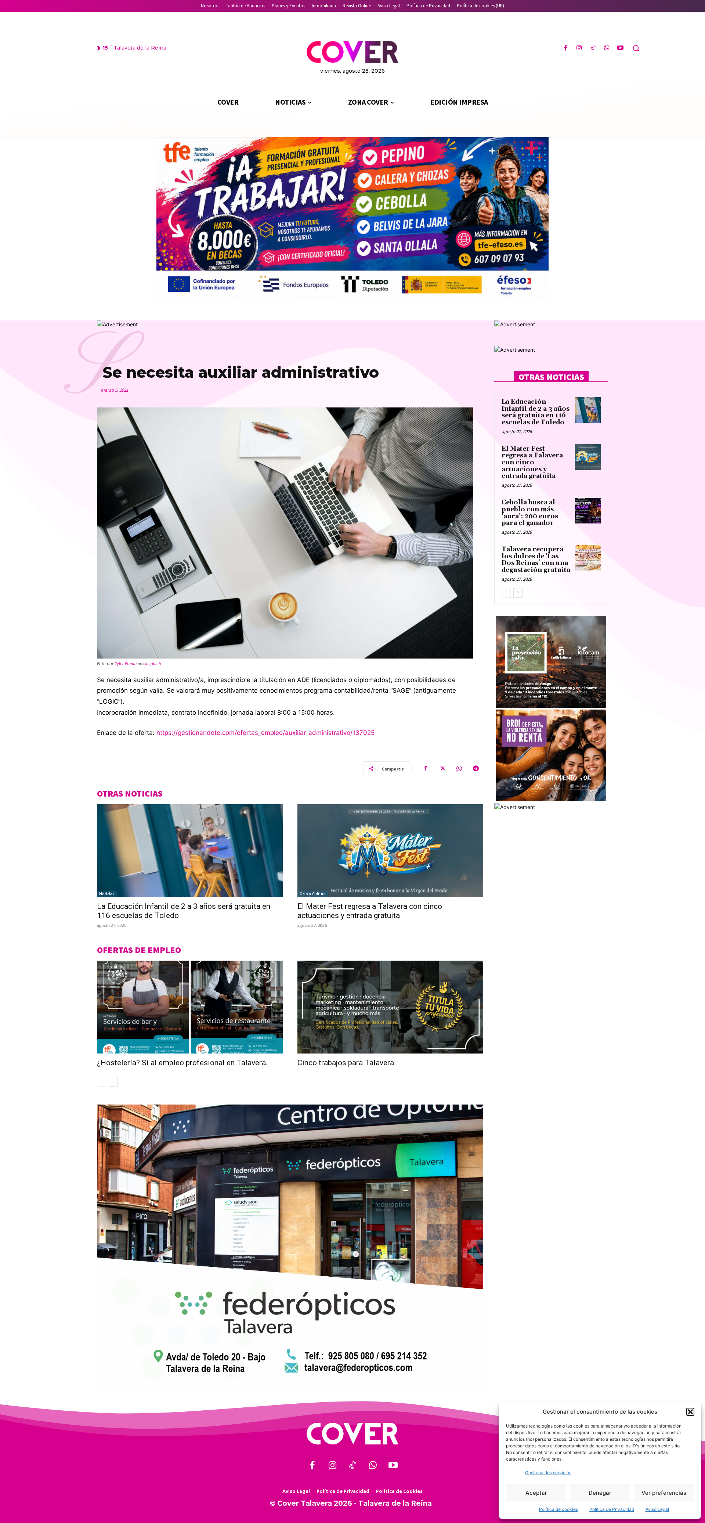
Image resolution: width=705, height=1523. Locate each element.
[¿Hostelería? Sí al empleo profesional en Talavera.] (190, 1007)
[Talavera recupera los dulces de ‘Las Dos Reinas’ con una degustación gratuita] (588, 557)
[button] (690, 1411)
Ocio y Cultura (313, 893)
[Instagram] (579, 48)
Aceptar (536, 1492)
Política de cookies (558, 1509)
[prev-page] (101, 1082)
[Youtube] (620, 48)
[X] (442, 768)
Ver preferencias (663, 1492)
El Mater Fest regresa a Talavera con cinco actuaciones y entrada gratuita (369, 911)
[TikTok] (593, 48)
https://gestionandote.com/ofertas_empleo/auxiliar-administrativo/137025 (265, 732)
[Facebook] (566, 48)
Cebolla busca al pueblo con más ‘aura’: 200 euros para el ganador (530, 512)
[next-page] (113, 1082)
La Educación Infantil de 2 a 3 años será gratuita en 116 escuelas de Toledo (536, 412)
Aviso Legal (657, 1509)
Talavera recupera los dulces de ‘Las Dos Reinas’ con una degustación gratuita (536, 559)
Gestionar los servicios (548, 1472)
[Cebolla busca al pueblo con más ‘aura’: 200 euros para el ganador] (588, 510)
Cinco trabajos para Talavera (345, 1062)
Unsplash (152, 663)
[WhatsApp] (607, 48)
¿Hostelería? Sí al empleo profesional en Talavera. (182, 1062)
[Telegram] (476, 768)
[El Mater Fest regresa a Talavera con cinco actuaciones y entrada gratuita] (390, 850)
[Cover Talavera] (352, 1433)
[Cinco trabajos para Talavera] (390, 1007)
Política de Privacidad (611, 1509)
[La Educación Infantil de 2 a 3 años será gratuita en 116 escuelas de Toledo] (190, 850)
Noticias (107, 893)
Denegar (600, 1492)
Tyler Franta (126, 663)
